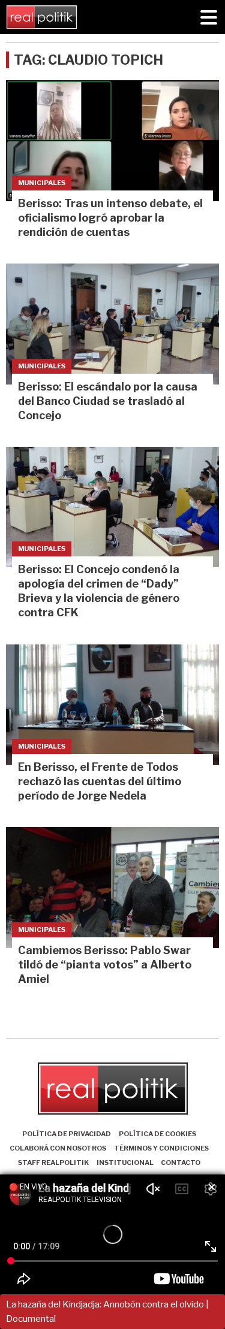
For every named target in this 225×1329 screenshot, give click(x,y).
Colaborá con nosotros (58, 1148)
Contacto (180, 1162)
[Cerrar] (211, 1187)
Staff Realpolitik (53, 1162)
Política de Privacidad (66, 1134)
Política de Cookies (157, 1134)
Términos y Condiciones (161, 1148)
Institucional (125, 1162)
